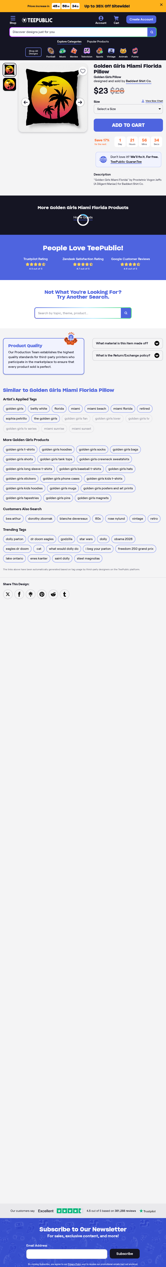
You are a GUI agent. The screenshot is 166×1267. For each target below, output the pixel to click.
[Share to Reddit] (53, 594)
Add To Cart (128, 125)
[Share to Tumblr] (64, 594)
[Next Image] (80, 102)
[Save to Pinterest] (42, 594)
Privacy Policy (74, 1264)
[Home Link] (37, 20)
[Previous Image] (25, 102)
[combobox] (79, 32)
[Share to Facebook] (19, 594)
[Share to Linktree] (30, 594)
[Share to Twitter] (8, 594)
